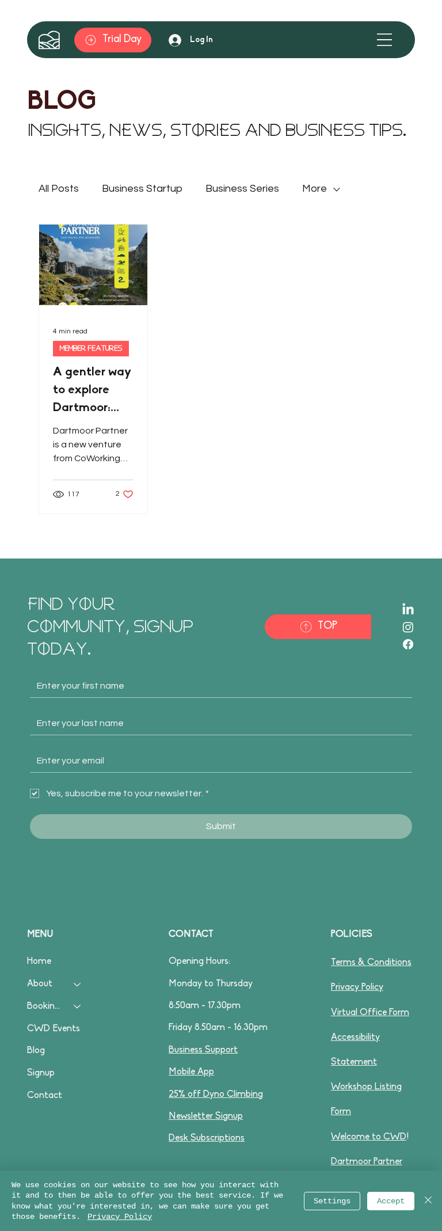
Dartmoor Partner (366, 1162)
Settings (332, 1201)
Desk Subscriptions (207, 1138)
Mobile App (191, 1072)
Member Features (91, 348)
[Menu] (384, 39)
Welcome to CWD (368, 1137)
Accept (391, 1201)
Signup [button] (41, 1073)
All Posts (59, 188)
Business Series (242, 188)
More (314, 188)
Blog (36, 1050)
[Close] (428, 1201)
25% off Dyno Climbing (216, 1094)
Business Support (203, 1050)
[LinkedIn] (408, 610)
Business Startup (142, 188)
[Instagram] (408, 627)
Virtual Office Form (370, 1012)
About (39, 984)
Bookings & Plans (45, 1006)
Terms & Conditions (371, 962)
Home (39, 961)
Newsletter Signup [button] (206, 1116)
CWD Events (53, 1029)
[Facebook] (408, 644)
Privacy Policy (357, 987)
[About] (77, 984)
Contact (44, 1095)
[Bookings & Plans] (77, 1007)
